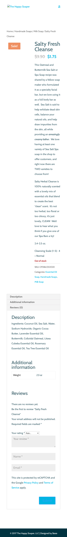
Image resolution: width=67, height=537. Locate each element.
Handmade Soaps (23, 31)
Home (10, 31)
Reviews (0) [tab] (16, 307)
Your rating (18, 433)
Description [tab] (16, 296)
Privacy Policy (31, 482)
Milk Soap (38, 31)
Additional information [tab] (22, 302)
